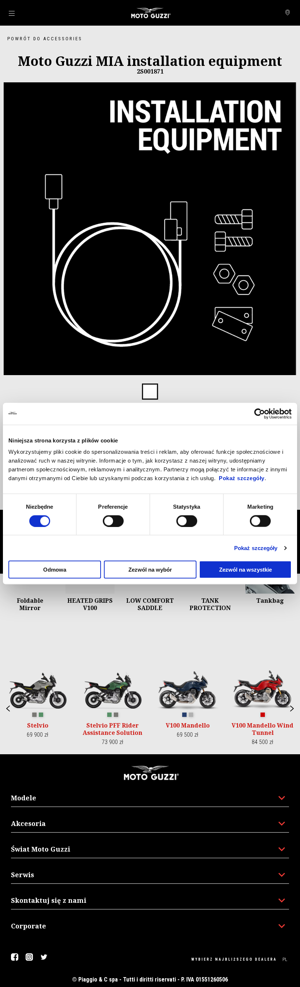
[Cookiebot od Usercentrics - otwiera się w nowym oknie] (260, 413)
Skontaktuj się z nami (48, 900)
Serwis (22, 874)
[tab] (150, 392)
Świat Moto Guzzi (40, 849)
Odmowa (54, 570)
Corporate (28, 925)
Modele (23, 797)
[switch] (113, 521)
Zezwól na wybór (150, 570)
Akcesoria (28, 823)
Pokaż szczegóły (242, 478)
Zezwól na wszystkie (245, 570)
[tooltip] (150, 392)
